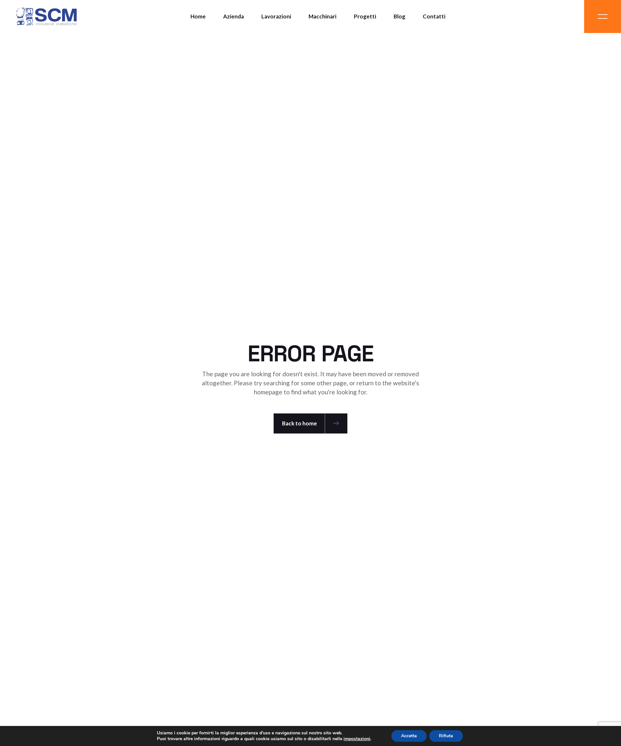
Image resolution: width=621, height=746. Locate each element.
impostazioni (356, 739)
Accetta (409, 736)
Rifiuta (446, 736)
